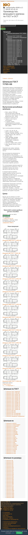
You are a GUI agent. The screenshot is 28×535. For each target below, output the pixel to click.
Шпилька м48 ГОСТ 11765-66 (12, 368)
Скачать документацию (9, 523)
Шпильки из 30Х (10, 435)
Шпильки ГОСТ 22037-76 (14, 48)
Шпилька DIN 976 (12, 59)
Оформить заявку (9, 68)
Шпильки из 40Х (10, 442)
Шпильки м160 (10, 497)
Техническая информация (10, 521)
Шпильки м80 (10, 488)
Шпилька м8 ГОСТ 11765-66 (11, 253)
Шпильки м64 (10, 482)
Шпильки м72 (10, 485)
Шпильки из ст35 (11, 453)
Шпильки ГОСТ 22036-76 (14, 47)
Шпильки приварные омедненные (15, 416)
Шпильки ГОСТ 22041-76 (14, 53)
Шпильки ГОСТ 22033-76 (14, 43)
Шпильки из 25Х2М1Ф (12, 434)
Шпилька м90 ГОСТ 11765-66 (12, 240)
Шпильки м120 (10, 493)
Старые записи (7, 384)
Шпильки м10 (9, 462)
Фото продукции (8, 66)
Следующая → (10, 385)
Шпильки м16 (9, 466)
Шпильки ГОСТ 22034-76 (14, 44)
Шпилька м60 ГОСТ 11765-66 (12, 317)
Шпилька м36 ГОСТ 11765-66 (12, 381)
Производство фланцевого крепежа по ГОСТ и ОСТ (13, 14)
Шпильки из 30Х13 (11, 437)
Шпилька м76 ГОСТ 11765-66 (12, 279)
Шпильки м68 (10, 483)
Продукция (7, 32)
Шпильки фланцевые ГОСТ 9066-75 (16, 34)
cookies (12, 532)
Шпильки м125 (10, 494)
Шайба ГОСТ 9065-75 (13, 64)
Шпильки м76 (10, 486)
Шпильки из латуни (11, 449)
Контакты (6, 71)
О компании (6, 512)
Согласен (19, 532)
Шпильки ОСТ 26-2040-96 (14, 62)
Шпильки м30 (10, 473)
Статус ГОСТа (7, 524)
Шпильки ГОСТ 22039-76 (14, 51)
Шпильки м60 (10, 481)
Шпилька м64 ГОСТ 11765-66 (12, 330)
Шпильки (10, 78)
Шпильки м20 (10, 467)
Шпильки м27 (10, 471)
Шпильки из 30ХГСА (11, 438)
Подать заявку (6, 215)
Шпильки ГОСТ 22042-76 (14, 55)
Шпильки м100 (10, 490)
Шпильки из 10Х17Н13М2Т (13, 425)
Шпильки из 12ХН (11, 427)
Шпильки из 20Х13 (11, 430)
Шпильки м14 (9, 464)
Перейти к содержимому (7, 1)
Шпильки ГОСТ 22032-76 (14, 41)
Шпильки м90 (10, 489)
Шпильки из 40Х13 (11, 444)
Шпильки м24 (10, 470)
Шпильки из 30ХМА (11, 441)
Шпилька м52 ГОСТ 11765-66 (12, 355)
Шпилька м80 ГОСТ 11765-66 (12, 266)
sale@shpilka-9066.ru (13, 7)
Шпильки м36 (10, 474)
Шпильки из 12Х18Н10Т (12, 426)
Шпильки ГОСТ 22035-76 (14, 45)
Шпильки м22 (10, 468)
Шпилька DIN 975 (12, 58)
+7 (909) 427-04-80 (7, 510)
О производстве (7, 514)
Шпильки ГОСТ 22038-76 (14, 49)
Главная (5, 78)
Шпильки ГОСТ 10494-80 (14, 36)
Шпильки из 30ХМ (11, 439)
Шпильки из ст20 (11, 452)
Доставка (6, 69)
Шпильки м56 (10, 479)
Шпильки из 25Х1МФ (11, 433)
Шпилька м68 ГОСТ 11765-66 (12, 304)
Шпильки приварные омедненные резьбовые (16, 38)
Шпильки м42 (10, 475)
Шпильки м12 (9, 463)
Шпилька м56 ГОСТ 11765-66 (12, 343)
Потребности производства (10, 519)
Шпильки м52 (10, 478)
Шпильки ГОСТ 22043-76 (14, 56)
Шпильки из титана (11, 448)
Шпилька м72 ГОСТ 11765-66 (12, 291)
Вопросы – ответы (8, 518)
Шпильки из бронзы (11, 446)
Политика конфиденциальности (11, 526)
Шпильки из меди (11, 450)
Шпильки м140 (10, 496)
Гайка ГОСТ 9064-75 (13, 63)
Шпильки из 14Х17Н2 (11, 429)
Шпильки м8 (9, 460)
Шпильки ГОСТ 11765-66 (14, 40)
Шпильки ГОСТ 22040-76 (14, 52)
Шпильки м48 (10, 477)
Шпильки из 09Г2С (11, 423)
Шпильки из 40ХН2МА (12, 445)
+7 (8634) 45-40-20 (10, 9)
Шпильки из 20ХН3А (11, 431)
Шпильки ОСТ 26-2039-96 (14, 60)
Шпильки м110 (10, 492)
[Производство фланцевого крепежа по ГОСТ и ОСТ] (6, 6)
